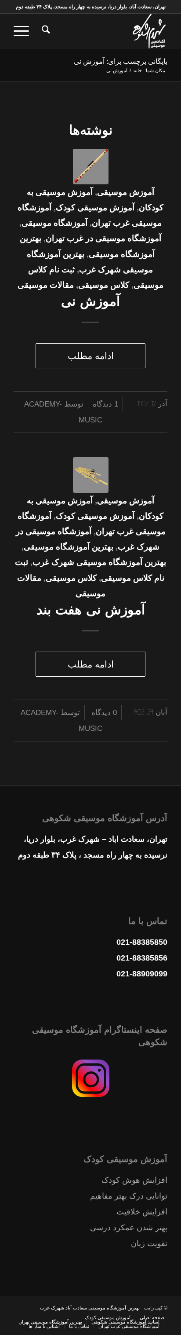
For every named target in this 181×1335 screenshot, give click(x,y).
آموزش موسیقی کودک (95, 207)
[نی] (91, 166)
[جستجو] (44, 31)
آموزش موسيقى (125, 192)
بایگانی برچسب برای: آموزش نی (120, 61)
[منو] (24, 31)
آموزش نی (90, 301)
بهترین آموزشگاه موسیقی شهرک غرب (99, 562)
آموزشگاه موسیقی (54, 222)
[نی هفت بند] (91, 475)
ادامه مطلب (91, 356)
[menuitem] (44, 31)
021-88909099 (141, 973)
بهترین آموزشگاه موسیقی (68, 546)
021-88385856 (141, 958)
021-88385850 (141, 942)
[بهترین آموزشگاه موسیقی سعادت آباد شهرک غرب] (105, 31)
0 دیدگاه (103, 712)
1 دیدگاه (105, 404)
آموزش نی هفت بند (90, 609)
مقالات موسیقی (46, 285)
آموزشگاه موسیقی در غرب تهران (103, 238)
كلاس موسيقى (103, 285)
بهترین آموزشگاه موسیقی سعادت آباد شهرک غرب (89, 1307)
